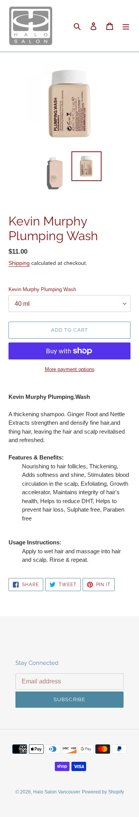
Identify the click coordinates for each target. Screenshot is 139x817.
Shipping (19, 263)
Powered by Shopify (103, 792)
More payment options (70, 369)
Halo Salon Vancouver (56, 792)
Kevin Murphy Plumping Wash (42, 289)
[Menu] (126, 26)
